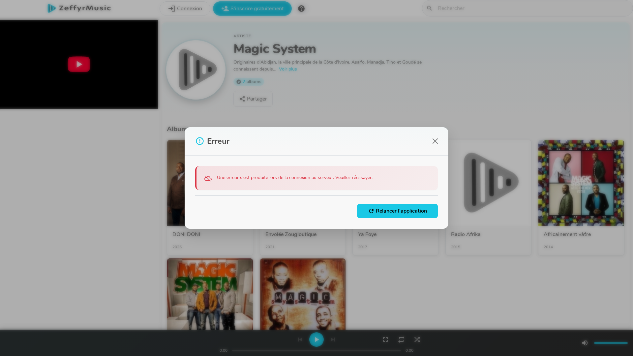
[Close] (435, 141)
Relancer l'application (397, 211)
